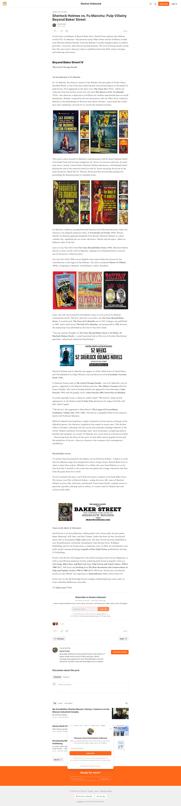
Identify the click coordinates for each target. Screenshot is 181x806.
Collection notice (106, 791)
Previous (60, 639)
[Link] (49, 62)
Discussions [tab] (68, 703)
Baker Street (61, 587)
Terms (96, 791)
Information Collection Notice (90, 760)
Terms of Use (101, 758)
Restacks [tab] (66, 677)
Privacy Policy (106, 760)
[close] (110, 729)
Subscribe (164, 4)
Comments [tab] (57, 677)
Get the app (101, 796)
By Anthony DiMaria (59, 715)
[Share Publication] (155, 4)
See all (56, 760)
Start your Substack (85, 796)
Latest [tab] (60, 703)
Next (122, 639)
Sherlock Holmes (59, 12)
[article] (90, 714)
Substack (80, 802)
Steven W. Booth (63, 717)
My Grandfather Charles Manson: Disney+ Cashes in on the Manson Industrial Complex (80, 710)
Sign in (174, 4)
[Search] (151, 4)
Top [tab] (55, 703)
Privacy (90, 791)
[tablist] (61, 677)
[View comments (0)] (62, 31)
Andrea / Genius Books (64, 731)
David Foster (61, 24)
